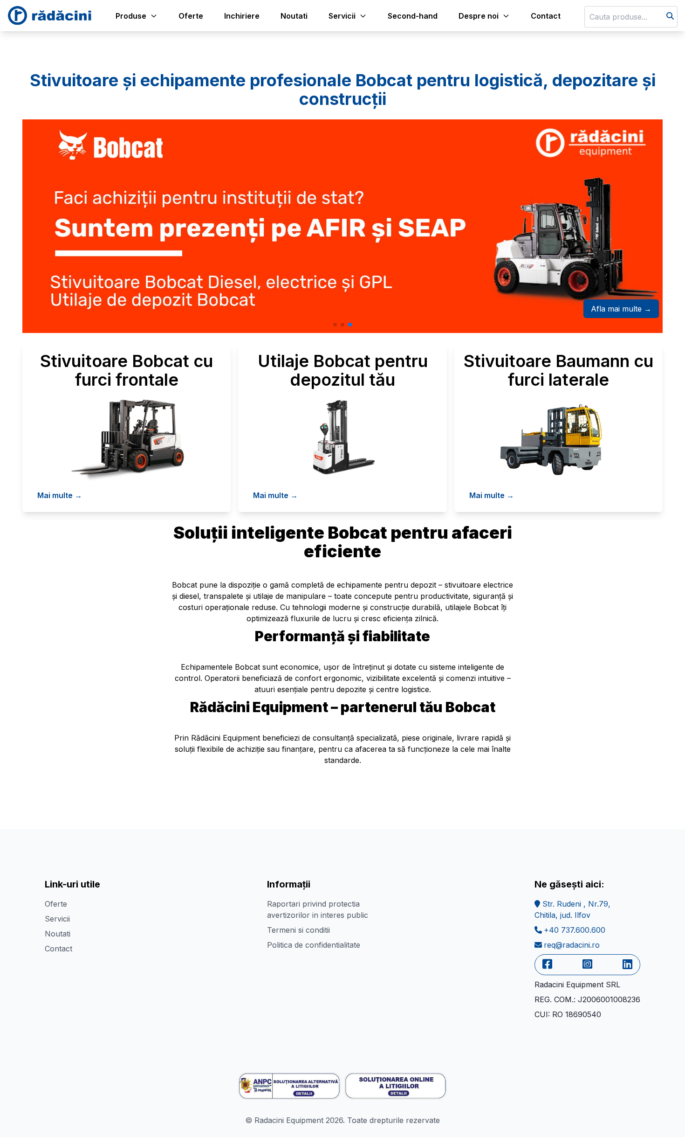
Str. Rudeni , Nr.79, (572, 909)
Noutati (294, 16)
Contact (546, 16)
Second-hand (413, 16)
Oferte (190, 16)
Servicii (57, 918)
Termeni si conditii (298, 930)
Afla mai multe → (621, 308)
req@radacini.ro (572, 945)
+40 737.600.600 (574, 930)
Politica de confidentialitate (313, 945)
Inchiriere (242, 16)
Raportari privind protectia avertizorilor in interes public (317, 909)
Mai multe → (59, 495)
